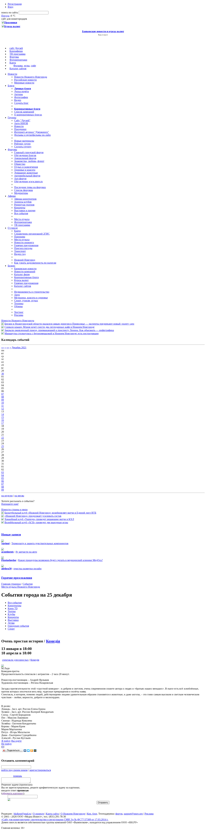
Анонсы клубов (23, 201)
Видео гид (20, 254)
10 (2, 402)
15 (2, 417)
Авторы (18, 94)
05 (2, 478)
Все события (21, 213)
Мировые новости (24, 82)
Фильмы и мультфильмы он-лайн (32, 135)
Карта (12, 62)
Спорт (11, 628)
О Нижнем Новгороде (73, 813)
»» (7, 347)
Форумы (14, 57)
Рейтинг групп (22, 143)
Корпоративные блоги (26, 277)
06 (2, 481)
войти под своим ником (14, 770)
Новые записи (11, 534)
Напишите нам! (10, 504)
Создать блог (21, 103)
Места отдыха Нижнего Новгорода (20, 586)
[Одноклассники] (31, 750)
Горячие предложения (26, 245)
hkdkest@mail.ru (22, 813)
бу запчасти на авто (26, 551)
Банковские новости (25, 268)
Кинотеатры (14, 605)
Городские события (18, 625)
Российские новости (25, 79)
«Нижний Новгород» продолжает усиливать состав (33, 516)
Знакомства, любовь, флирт (29, 161)
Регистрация (15, 4)
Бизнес (11, 265)
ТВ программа (17, 54)
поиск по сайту (9, 12)
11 (2, 405)
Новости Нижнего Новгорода (30, 77)
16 (2, 420)
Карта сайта (52, 813)
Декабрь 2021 (19, 347)
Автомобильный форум (27, 175)
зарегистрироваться (40, 770)
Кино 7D (13, 608)
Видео (17, 100)
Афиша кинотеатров (25, 199)
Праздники (20, 129)
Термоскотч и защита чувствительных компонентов (39, 543)
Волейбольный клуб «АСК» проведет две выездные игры (36, 522)
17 (2, 423)
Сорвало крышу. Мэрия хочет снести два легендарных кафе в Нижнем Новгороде (49, 327)
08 (2, 397)
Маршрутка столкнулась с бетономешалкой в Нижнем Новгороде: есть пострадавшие (52, 333)
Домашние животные (26, 172)
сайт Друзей (16, 48)
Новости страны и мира (14, 509)
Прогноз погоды (23, 248)
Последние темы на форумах (30, 187)
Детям (11, 623)
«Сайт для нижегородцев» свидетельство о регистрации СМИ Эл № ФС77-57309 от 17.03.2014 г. (54, 819)
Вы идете (16, 741)
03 (2, 472)
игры (27, 65)
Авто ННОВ (21, 123)
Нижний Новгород (24, 260)
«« (2, 347)
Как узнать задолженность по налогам (35, 262)
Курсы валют (21, 280)
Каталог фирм (22, 274)
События (28, 584)
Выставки (13, 620)
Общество (19, 164)
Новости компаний (24, 271)
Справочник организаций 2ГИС (32, 233)
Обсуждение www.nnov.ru (28, 181)
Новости (12, 74)
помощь (17, 776)
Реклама (18, 315)
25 (2, 446)
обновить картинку (12, 793)
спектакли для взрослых (15, 660)
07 (2, 394)
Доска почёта (21, 91)
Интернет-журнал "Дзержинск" (31, 132)
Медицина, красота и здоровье (31, 297)
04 (2, 475)
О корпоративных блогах (28, 114)
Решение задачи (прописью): (17, 784)
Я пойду (6, 741)
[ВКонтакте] (25, 750)
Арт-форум (20, 178)
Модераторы (21, 193)
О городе (13, 228)
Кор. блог (92, 813)
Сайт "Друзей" (22, 120)
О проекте (38, 813)
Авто (17, 294)
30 (2, 373)
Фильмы (18, 65)
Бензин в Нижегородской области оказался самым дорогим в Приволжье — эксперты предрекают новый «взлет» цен (69, 323)
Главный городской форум (28, 152)
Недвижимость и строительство (31, 291)
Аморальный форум (25, 158)
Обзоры (18, 306)
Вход (10, 6)
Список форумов (23, 190)
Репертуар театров (24, 204)
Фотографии (21, 97)
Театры (12, 611)
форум (118, 813)
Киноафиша (16, 51)
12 (2, 408)
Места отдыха (21, 219)
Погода (5, 15)
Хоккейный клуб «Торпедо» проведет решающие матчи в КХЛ (39, 519)
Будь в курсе (103, 35)
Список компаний (24, 111)
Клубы (11, 614)
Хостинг (18, 312)
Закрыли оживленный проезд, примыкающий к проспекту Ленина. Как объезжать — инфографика (59, 330)
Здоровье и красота (24, 169)
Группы (12, 117)
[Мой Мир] (35, 750)
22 (2, 437)
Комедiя (53, 641)
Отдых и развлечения (26, 167)
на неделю (7, 495)
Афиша (12, 196)
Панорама (19, 236)
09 (2, 399)
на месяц (19, 495)
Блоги (11, 85)
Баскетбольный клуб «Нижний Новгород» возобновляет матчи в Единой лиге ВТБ (50, 512)
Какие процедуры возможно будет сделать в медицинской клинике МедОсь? (60, 560)
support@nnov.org (133, 813)
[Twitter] (28, 750)
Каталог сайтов (17, 68)
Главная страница (11, 584)
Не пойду (6, 743)
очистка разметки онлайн (28, 568)
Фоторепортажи (18, 59)
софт (33, 65)
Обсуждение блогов (25, 155)
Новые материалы (24, 140)
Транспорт (20, 251)
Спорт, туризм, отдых (26, 300)
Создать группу (22, 146)
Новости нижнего (24, 242)
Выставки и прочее (24, 210)
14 (2, 414)
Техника (18, 303)
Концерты (19, 207)
